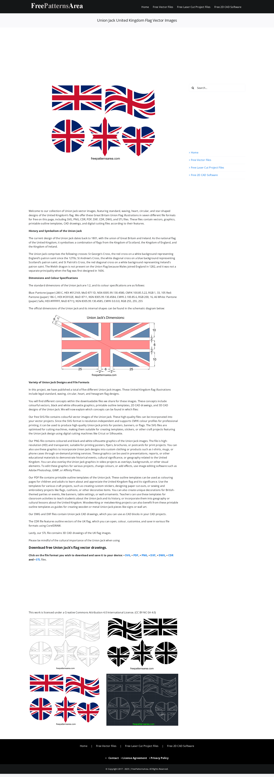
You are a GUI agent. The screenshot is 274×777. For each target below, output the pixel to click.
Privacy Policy (159, 758)
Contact (113, 758)
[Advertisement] (137, 51)
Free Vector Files (201, 160)
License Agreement (134, 758)
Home (194, 152)
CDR (171, 555)
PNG (144, 555)
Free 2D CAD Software (204, 175)
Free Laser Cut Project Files (207, 167)
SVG (127, 555)
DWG (162, 555)
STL (38, 559)
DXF (153, 555)
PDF (135, 555)
